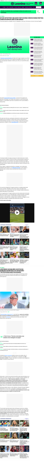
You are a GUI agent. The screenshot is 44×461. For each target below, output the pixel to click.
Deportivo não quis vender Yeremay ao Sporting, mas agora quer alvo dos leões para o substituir (38, 68)
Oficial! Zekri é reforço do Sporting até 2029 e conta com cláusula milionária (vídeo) (38, 48)
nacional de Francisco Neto (10, 97)
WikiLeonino (11, 7)
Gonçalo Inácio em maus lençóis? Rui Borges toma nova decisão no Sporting (38, 60)
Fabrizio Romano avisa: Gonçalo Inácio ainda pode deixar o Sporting (38, 40)
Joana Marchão (14, 122)
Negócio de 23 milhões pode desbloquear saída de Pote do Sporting (38, 72)
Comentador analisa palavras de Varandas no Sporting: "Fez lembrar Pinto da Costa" (38, 52)
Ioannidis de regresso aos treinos (29, 0)
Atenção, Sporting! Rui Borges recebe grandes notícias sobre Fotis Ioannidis (38, 64)
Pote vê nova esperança (39, 0)
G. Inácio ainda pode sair (20, 0)
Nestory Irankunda (8, 355)
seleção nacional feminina (6, 58)
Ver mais (37, 75)
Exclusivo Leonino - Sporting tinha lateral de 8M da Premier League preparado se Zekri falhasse (38, 44)
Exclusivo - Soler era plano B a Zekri (10, 0)
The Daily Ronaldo (17, 7)
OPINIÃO (23, 7)
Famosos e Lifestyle (28, 7)
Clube (7, 7)
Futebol (4, 7)
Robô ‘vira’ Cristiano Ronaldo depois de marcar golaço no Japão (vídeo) (38, 56)
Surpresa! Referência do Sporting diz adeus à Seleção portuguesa (15, 113)
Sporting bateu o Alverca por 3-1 (7, 314)
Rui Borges (8, 316)
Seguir (38, 12)
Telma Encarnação (16, 167)
